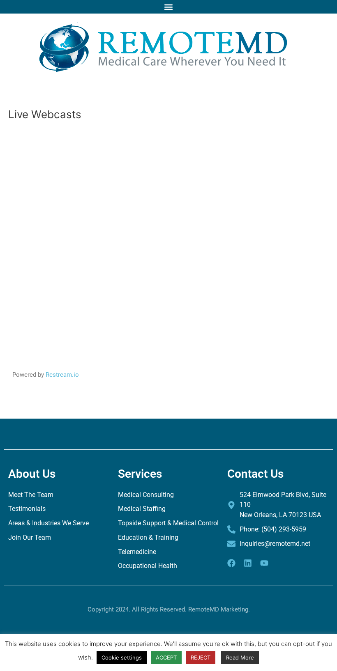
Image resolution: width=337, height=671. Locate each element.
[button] (168, 7)
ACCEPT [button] (166, 657)
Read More (240, 657)
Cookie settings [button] (122, 657)
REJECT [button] (200, 657)
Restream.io (62, 374)
